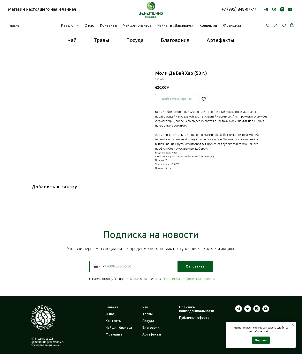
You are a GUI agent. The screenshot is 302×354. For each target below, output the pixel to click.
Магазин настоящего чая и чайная (42, 9)
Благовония (175, 40)
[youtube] (290, 9)
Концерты (208, 25)
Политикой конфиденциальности (189, 279)
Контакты (108, 25)
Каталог (68, 25)
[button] (268, 25)
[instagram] (282, 9)
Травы (101, 40)
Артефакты (220, 40)
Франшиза (232, 25)
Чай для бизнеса (137, 25)
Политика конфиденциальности (196, 309)
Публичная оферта (194, 317)
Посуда (135, 40)
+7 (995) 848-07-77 (238, 9)
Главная (112, 307)
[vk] (274, 9)
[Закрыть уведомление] (293, 325)
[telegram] (266, 9)
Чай (72, 40)
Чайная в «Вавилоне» (175, 25)
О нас (89, 25)
